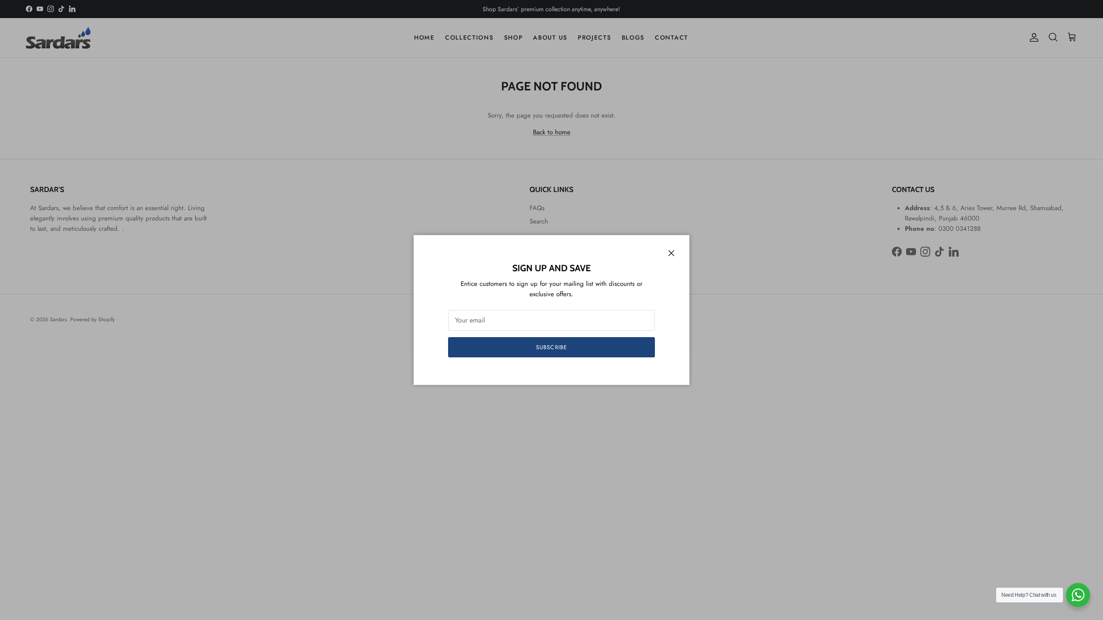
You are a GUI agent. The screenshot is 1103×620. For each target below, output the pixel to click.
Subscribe (551, 347)
